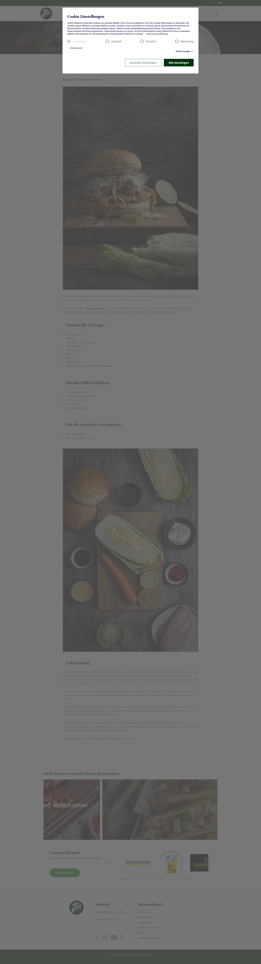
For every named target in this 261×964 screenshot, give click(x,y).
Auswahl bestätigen (143, 62)
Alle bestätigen (179, 62)
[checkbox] (68, 41)
